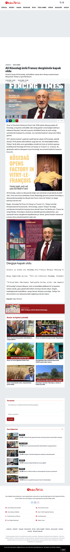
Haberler (8, 65)
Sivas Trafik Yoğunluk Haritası (46, 512)
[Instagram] (38, 502)
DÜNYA (50, 7)
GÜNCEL (4, 7)
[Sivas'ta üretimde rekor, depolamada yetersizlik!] (20, 373)
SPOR (34, 7)
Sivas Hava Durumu (43, 507)
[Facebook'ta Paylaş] (7, 120)
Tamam (63, 549)
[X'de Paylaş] (10, 120)
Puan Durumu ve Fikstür (13, 516)
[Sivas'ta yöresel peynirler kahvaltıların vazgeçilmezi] (20, 328)
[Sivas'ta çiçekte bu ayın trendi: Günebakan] (49, 328)
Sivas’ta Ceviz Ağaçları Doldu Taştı (18, 360)
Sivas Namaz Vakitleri (13, 512)
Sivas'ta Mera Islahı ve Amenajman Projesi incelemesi (38, 471)
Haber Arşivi (41, 520)
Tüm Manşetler (42, 516)
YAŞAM (18, 7)
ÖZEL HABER (42, 7)
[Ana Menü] (63, 2)
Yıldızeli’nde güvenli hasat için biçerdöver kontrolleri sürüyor (40, 437)
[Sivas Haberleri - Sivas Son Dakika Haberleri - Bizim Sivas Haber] (12, 2)
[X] (35, 502)
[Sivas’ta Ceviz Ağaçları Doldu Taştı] (20, 351)
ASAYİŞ (30, 531)
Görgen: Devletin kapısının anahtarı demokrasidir (37, 454)
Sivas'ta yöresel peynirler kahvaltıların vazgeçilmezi (37, 446)
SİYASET (11, 7)
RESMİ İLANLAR (37, 531)
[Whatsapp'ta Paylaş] (13, 120)
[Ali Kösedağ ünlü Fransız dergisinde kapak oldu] (35, 101)
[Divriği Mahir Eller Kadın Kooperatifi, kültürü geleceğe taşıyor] (49, 351)
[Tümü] (62, 429)
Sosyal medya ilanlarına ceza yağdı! (32, 463)
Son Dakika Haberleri (13, 520)
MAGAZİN (58, 7)
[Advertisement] (36, 51)
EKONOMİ (26, 7)
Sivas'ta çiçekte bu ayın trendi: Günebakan (49, 338)
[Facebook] (32, 502)
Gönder (10, 419)
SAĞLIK (66, 7)
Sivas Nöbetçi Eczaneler (14, 507)
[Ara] (61, 2)
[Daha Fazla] (16, 120)
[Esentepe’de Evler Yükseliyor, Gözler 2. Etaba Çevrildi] (49, 373)
